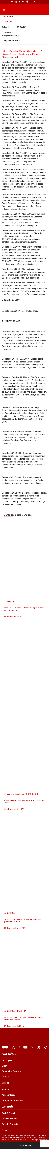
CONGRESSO (7, 21)
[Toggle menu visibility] (3, 10)
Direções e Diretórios (12, 1100)
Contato (6, 1077)
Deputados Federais (11, 1071)
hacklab (28, 1145)
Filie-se (5, 1089)
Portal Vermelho (10, 1119)
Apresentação (8, 1095)
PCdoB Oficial (8, 1113)
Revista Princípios (10, 1124)
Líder (4, 1066)
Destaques (7, 1060)
